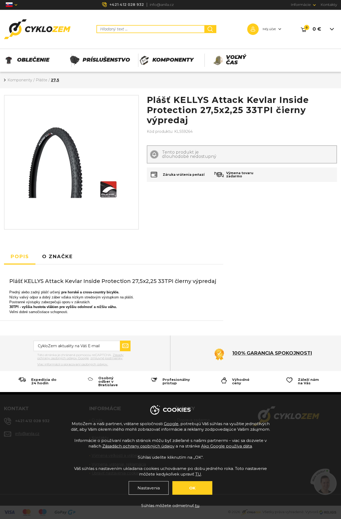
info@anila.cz (162, 4)
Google (171, 423)
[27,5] (71, 162)
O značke (57, 257)
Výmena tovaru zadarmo (239, 174)
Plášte (41, 80)
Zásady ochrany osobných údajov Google (80, 356)
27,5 (55, 80)
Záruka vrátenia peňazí (184, 174)
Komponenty (19, 80)
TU (198, 474)
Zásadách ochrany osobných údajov (138, 446)
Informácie (301, 4)
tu (197, 505)
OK (192, 487)
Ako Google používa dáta (226, 446)
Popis (20, 257)
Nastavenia (148, 487)
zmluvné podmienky (106, 358)
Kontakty (328, 4)
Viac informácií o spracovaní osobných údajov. (72, 364)
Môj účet (269, 29)
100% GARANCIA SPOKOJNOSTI (272, 353)
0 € (316, 29)
